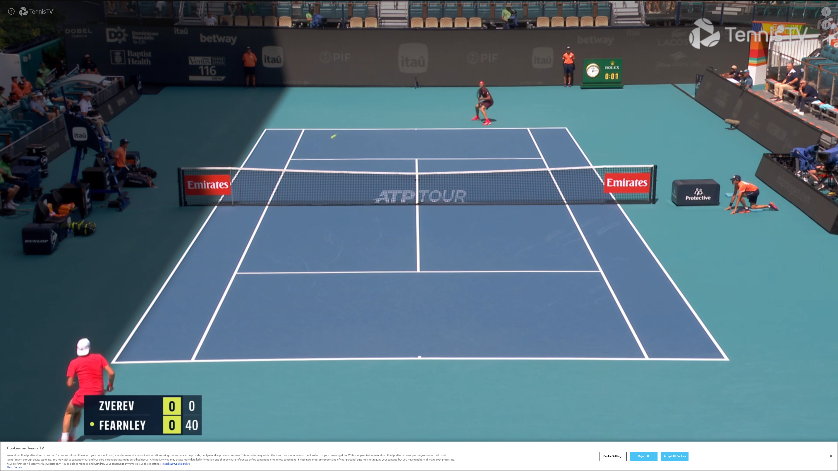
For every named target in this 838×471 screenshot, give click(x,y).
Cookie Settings (612, 456)
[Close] (831, 456)
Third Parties (14, 467)
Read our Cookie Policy (176, 463)
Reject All (643, 456)
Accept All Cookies (675, 456)
